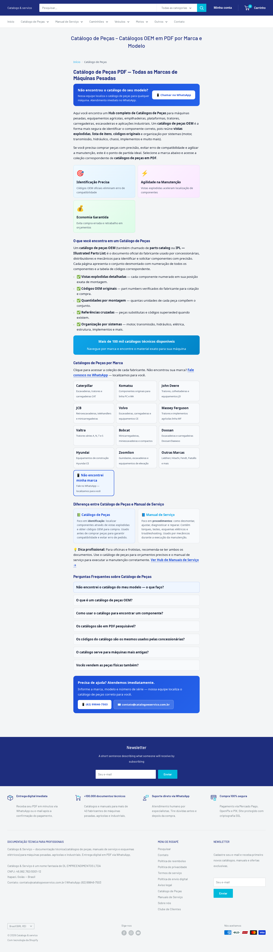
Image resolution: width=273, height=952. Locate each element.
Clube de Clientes (169, 909)
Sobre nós (164, 903)
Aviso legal (165, 885)
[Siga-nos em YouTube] (138, 932)
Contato (179, 21)
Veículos (120, 21)
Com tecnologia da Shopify (22, 940)
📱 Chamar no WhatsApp (173, 95)
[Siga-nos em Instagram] (131, 932)
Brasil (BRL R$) (17, 926)
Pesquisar (164, 849)
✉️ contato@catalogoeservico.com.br (144, 704)
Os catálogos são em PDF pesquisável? (106, 626)
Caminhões (96, 21)
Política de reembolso (172, 861)
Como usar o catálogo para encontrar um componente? (119, 613)
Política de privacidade (172, 867)
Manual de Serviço (67, 21)
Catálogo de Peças (33, 21)
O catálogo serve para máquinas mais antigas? (112, 652)
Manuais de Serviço (170, 897)
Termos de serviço (170, 873)
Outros (159, 21)
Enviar (168, 774)
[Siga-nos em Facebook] (124, 932)
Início (10, 21)
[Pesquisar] (201, 8)
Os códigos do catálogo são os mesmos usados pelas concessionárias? (130, 639)
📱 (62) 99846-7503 (95, 704)
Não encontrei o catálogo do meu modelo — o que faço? (120, 587)
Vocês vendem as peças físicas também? (107, 665)
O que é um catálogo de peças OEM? (104, 600)
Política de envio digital (173, 879)
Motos (140, 21)
